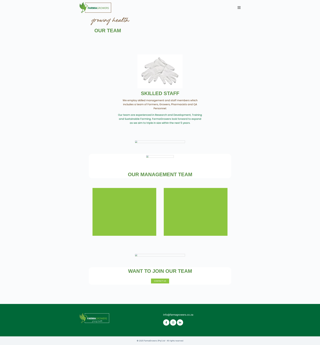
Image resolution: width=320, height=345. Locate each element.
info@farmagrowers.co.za (178, 314)
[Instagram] (173, 322)
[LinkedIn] (180, 322)
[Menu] (239, 7)
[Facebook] (166, 322)
